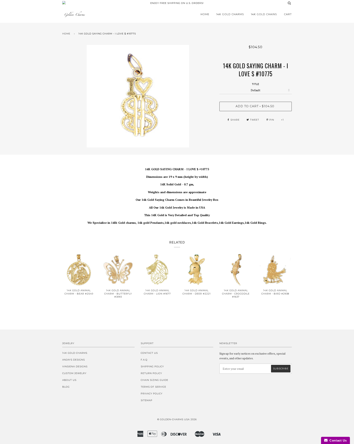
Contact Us (149, 353)
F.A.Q (144, 359)
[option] (137, 96)
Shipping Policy (152, 366)
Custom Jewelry (74, 373)
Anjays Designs (73, 359)
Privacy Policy (151, 393)
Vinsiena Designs (74, 366)
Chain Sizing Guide (154, 380)
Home (205, 14)
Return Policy (151, 373)
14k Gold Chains (264, 14)
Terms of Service (153, 386)
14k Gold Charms (230, 14)
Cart (288, 14)
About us (69, 380)
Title (255, 84)
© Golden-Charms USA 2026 (177, 419)
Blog (66, 386)
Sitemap (146, 400)
